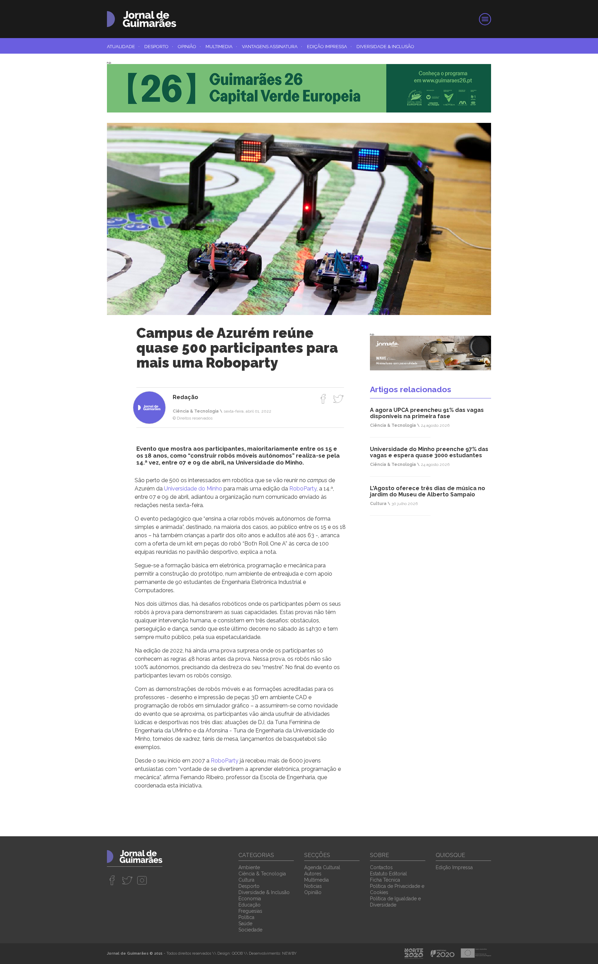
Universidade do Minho (193, 488)
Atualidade (123, 46)
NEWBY (289, 953)
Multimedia (221, 46)
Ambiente (249, 867)
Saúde (245, 923)
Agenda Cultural (322, 867)
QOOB (237, 953)
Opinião (189, 46)
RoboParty (303, 488)
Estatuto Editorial (388, 873)
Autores (312, 873)
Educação (249, 905)
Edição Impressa (329, 46)
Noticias (313, 886)
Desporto (158, 46)
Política (246, 917)
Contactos (381, 867)
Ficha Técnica (385, 880)
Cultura (246, 880)
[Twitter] (338, 399)
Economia (249, 898)
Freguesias (250, 911)
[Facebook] (323, 399)
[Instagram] (142, 880)
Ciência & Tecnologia (262, 873)
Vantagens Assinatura (272, 46)
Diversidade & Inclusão (385, 46)
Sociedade (250, 930)
